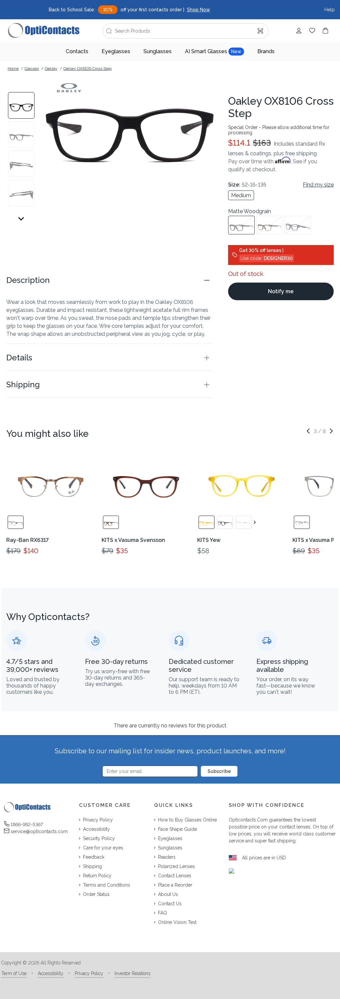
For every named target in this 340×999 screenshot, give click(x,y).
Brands (266, 51)
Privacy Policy (89, 973)
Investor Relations (132, 973)
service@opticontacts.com (39, 831)
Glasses (32, 68)
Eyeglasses (116, 51)
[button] (109, 280)
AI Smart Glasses (213, 51)
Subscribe (219, 771)
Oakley (51, 68)
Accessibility (50, 973)
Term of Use (14, 973)
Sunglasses (157, 51)
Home (13, 68)
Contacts (77, 51)
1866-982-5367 (27, 824)
